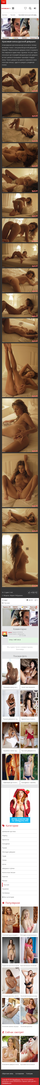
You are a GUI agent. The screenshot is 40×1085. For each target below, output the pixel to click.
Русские (7, 603)
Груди (4, 856)
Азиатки (5, 877)
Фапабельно (6, 8)
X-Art (11, 592)
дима (10, 632)
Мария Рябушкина (16, 595)
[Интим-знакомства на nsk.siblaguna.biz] (20, 822)
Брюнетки (5, 840)
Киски (4, 864)
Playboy (4, 835)
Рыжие (4, 848)
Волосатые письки (8, 872)
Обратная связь (7, 1074)
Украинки (5, 889)
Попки (4, 860)
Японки (4, 881)
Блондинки (6, 844)
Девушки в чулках (8, 868)
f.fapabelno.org (6, 1083)
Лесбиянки (6, 893)
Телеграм (29, 1074)
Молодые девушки (8, 852)
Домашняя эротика (9, 831)
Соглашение (19, 1074)
